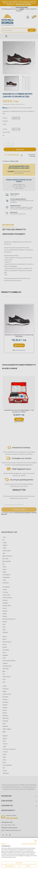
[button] (4, 844)
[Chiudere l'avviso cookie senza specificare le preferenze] (36, 841)
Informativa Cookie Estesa (29, 844)
